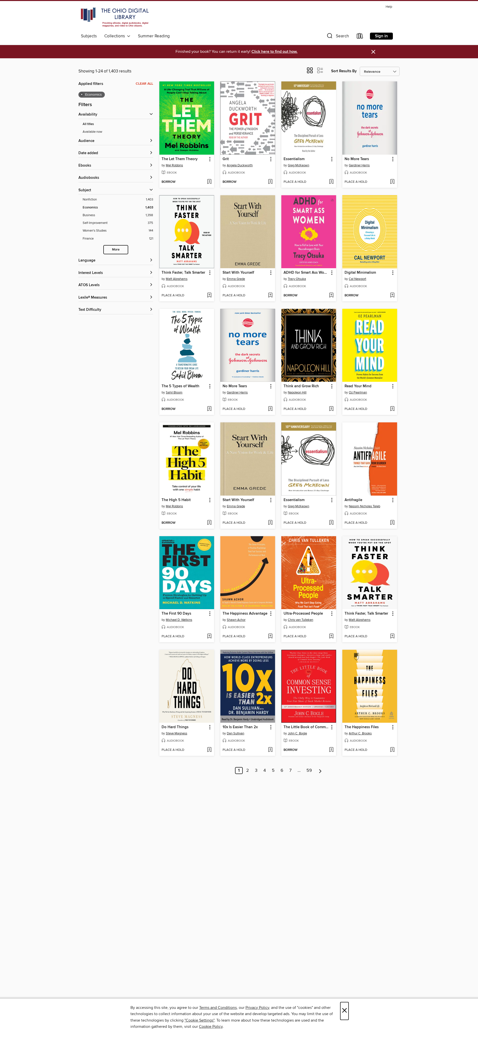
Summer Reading (154, 36)
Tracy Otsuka (297, 279)
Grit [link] (226, 159)
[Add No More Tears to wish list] (392, 182)
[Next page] (320, 771)
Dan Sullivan (235, 733)
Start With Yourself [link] (238, 272)
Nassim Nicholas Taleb (364, 506)
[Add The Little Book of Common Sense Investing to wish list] (331, 750)
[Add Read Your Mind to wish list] (392, 409)
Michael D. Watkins (179, 620)
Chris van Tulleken (300, 620)
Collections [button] (115, 36)
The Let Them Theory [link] (180, 159)
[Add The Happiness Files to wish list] (392, 750)
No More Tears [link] (357, 159)
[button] (337, 37)
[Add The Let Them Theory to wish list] (209, 182)
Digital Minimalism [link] (360, 272)
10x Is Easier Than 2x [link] (240, 727)
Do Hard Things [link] (175, 727)
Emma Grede (236, 279)
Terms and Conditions (218, 1007)
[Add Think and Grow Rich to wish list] (331, 409)
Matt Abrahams (176, 279)
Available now (92, 132)
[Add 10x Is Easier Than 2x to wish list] (270, 750)
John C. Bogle (297, 733)
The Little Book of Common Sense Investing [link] (306, 727)
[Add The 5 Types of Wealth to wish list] (209, 409)
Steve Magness (176, 733)
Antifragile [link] (353, 500)
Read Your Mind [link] (358, 386)
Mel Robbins (174, 165)
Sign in (381, 36)
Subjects (89, 36)
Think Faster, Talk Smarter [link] (183, 272)
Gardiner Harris (359, 165)
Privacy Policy (257, 1007)
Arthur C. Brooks (360, 733)
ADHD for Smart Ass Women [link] (306, 272)
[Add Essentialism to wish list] (331, 182)
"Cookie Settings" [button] (199, 1020)
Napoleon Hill (297, 392)
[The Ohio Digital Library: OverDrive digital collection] (114, 17)
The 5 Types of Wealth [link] (180, 386)
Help (389, 7)
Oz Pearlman (358, 392)
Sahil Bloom (174, 392)
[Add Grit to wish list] (270, 182)
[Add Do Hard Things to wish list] (209, 750)
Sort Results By (344, 71)
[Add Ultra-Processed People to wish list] (331, 636)
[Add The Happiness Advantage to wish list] (270, 636)
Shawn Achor (236, 620)
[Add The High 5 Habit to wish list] (209, 523)
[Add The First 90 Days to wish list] (209, 636)
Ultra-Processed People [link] (303, 613)
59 (309, 770)
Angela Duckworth (240, 165)
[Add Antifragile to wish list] (392, 523)
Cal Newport (357, 279)
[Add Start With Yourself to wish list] (270, 295)
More (116, 250)
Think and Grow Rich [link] (301, 386)
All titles (88, 124)
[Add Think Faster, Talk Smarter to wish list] (209, 295)
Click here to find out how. (274, 51)
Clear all (144, 83)
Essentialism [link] (294, 159)
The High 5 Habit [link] (176, 500)
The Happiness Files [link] (362, 727)
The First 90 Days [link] (176, 613)
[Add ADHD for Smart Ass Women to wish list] (331, 295)
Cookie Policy (211, 1026)
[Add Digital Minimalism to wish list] (392, 295)
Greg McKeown (298, 165)
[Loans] (360, 37)
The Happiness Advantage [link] (245, 613)
